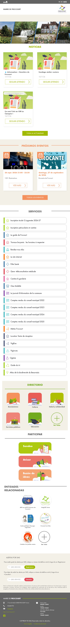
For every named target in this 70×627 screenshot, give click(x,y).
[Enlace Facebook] (4, 616)
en (62, 2)
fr (59, 2)
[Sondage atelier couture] (52, 61)
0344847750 (10, 606)
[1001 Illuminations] (18, 160)
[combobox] (28, 567)
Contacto (10, 609)
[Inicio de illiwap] (16, 2)
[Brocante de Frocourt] (52, 160)
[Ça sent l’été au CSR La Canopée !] (18, 100)
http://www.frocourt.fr (8, 612)
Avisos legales (28, 624)
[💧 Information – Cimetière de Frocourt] (18, 61)
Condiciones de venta (40, 624)
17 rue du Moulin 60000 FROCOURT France (18, 602)
